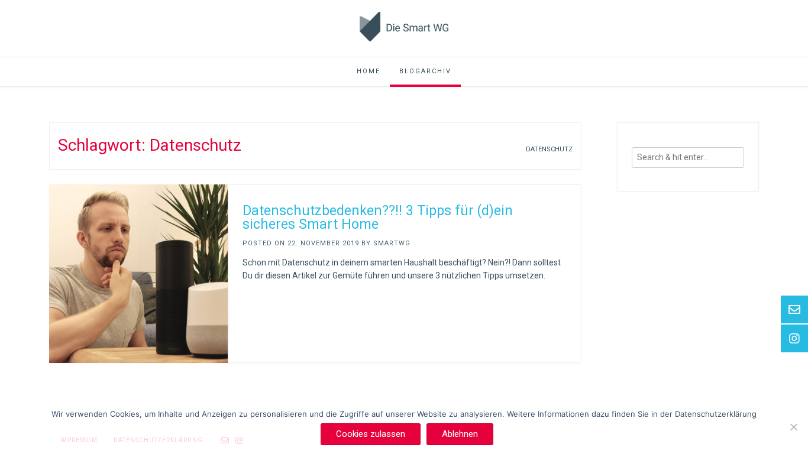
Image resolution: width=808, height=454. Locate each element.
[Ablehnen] (793, 427)
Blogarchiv (425, 71)
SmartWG (392, 243)
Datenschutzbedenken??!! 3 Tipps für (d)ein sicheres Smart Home (378, 217)
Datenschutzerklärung (716, 414)
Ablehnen (460, 434)
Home (368, 71)
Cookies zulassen (370, 434)
